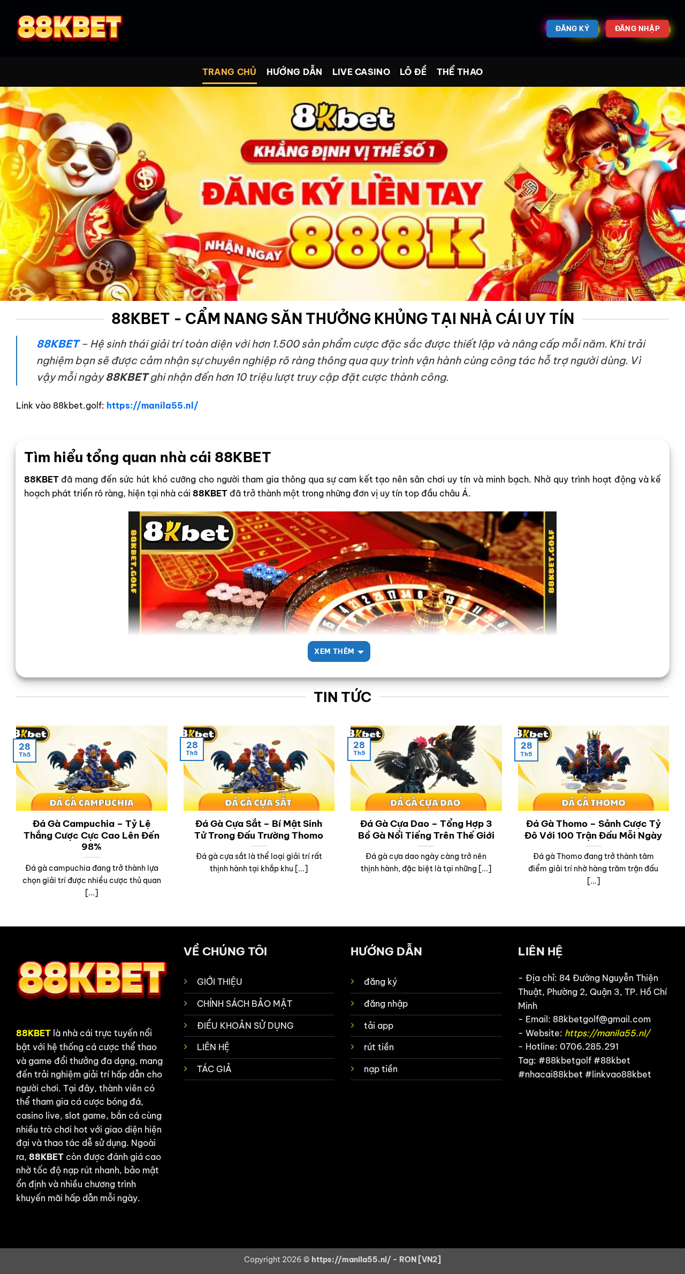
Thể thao (460, 71)
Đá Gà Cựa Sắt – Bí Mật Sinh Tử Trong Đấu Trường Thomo (258, 829)
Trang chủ (229, 71)
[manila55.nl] (69, 29)
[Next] (671, 825)
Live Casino (361, 71)
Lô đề (413, 71)
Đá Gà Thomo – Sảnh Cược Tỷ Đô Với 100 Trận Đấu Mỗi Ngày (593, 829)
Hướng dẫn (295, 71)
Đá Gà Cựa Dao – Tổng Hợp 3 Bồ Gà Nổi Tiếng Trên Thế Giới (426, 829)
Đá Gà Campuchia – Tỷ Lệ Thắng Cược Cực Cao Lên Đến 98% (91, 835)
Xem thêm (334, 651)
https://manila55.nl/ (152, 405)
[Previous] (14, 825)
